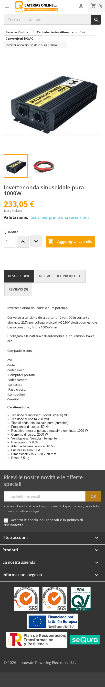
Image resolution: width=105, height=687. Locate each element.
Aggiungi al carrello (70, 241)
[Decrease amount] (36, 241)
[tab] (19, 276)
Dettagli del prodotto (60, 275)
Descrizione (19, 275)
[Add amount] (23, 241)
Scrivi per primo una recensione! (61, 217)
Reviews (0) (18, 289)
